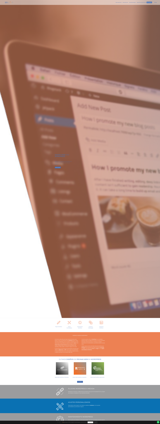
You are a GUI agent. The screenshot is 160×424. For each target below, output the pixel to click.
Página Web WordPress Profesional (62, 377)
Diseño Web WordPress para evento (97, 377)
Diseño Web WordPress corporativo (79, 377)
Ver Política (95, 422)
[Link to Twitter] (155, 2)
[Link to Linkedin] (156, 2)
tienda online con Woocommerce (61, 344)
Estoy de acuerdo (90, 422)
